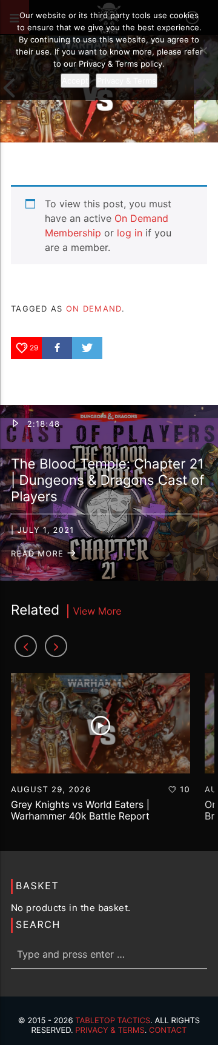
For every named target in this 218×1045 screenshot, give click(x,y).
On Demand (94, 308)
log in (129, 233)
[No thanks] (203, 50)
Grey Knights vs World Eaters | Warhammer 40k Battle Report (80, 810)
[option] (100, 753)
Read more (39, 554)
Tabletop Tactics (112, 1021)
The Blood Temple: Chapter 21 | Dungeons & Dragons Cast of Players (107, 480)
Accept (75, 80)
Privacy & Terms (109, 1030)
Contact (168, 1030)
